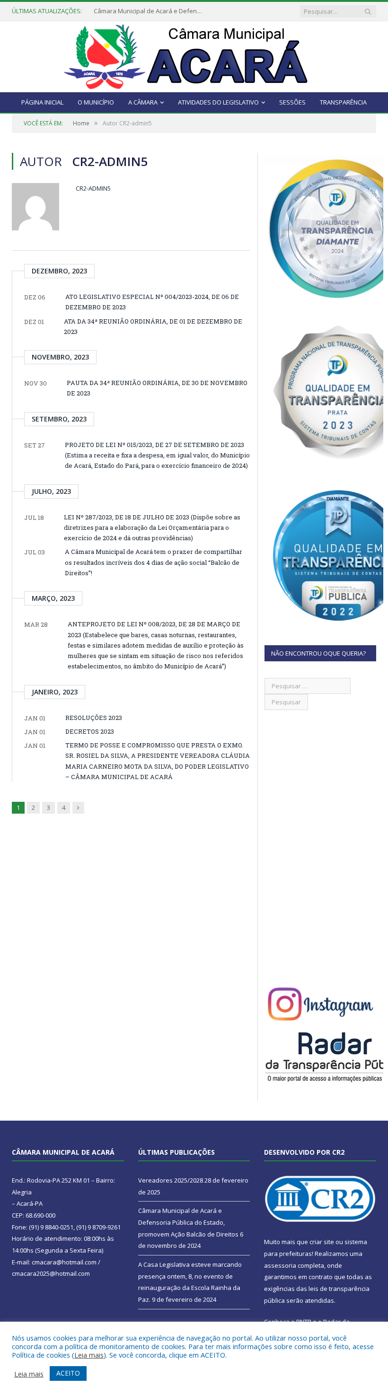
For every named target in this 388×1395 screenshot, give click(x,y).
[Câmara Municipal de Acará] (194, 55)
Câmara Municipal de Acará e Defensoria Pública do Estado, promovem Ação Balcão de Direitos (150, 11)
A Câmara (143, 102)
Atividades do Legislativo (218, 102)
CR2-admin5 (93, 188)
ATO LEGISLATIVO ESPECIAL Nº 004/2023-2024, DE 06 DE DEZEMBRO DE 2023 (152, 301)
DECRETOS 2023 (89, 731)
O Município (96, 102)
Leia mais (89, 1355)
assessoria (280, 1265)
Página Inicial (42, 102)
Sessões (292, 102)
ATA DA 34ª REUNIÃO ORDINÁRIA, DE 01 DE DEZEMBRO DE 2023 (153, 326)
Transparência (343, 102)
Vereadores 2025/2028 (170, 1180)
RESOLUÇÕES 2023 (93, 717)
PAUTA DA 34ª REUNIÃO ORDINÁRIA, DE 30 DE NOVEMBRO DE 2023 (157, 387)
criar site (321, 1241)
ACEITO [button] (68, 1373)
